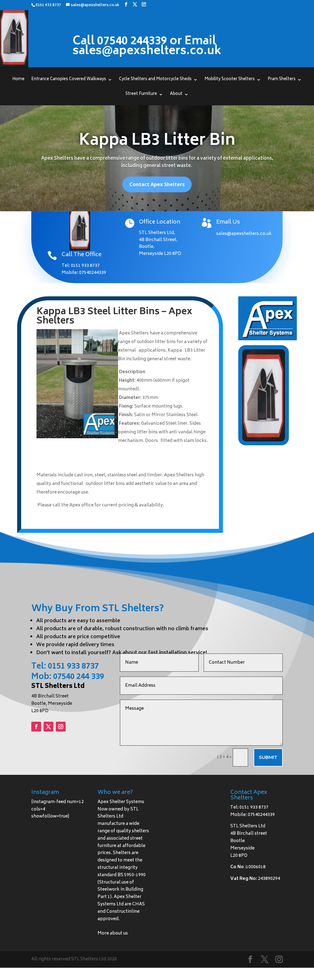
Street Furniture (141, 95)
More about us (113, 933)
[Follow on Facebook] (36, 727)
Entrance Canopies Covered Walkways (68, 80)
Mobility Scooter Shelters (230, 80)
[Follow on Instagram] (61, 727)
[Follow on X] (48, 727)
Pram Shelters (282, 80)
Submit (268, 757)
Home (18, 80)
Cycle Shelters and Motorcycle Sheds (155, 80)
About (176, 95)
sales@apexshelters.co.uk (244, 234)
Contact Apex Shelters (157, 184)
